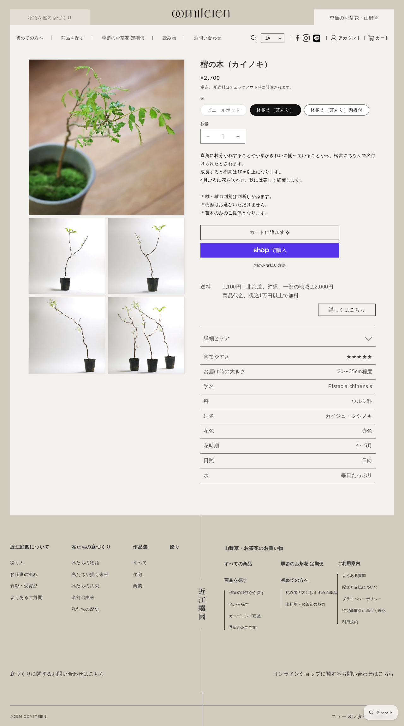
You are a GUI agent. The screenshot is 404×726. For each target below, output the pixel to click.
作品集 (140, 546)
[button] (30, 38)
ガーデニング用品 (245, 616)
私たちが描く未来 (90, 574)
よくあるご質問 (26, 597)
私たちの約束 (85, 586)
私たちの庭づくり (91, 546)
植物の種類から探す (247, 592)
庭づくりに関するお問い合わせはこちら (57, 674)
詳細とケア (217, 338)
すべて (140, 562)
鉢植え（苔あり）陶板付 (337, 110)
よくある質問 (354, 575)
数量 (204, 124)
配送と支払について (360, 587)
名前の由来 (83, 597)
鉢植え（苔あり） (275, 110)
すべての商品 (238, 563)
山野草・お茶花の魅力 (305, 604)
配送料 (220, 87)
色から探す (239, 604)
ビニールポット (226, 111)
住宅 (137, 574)
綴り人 (17, 562)
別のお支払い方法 (270, 265)
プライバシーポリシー (362, 599)
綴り (175, 546)
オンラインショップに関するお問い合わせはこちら (333, 674)
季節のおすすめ (243, 627)
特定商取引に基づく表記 (364, 610)
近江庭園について (30, 546)
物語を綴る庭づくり (50, 17)
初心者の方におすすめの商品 (311, 592)
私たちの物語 (85, 562)
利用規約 (350, 622)
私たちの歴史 (85, 609)
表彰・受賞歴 (24, 586)
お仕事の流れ (24, 574)
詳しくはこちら (347, 309)
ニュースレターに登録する (362, 716)
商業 (137, 586)
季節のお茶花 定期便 (302, 563)
